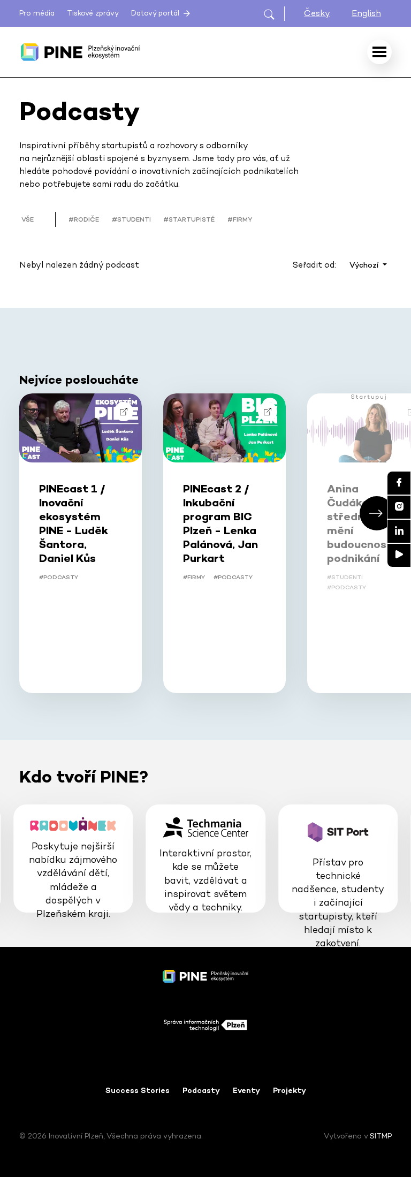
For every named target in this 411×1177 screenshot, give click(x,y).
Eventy (246, 1090)
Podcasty (201, 1090)
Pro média (37, 13)
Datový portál (156, 13)
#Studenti (131, 219)
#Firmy (239, 219)
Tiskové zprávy (93, 13)
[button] (377, 513)
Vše (27, 219)
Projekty (289, 1090)
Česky (317, 13)
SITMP (381, 1136)
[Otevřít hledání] (274, 13)
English (366, 13)
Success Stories (137, 1090)
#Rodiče (83, 219)
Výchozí (364, 265)
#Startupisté (189, 219)
